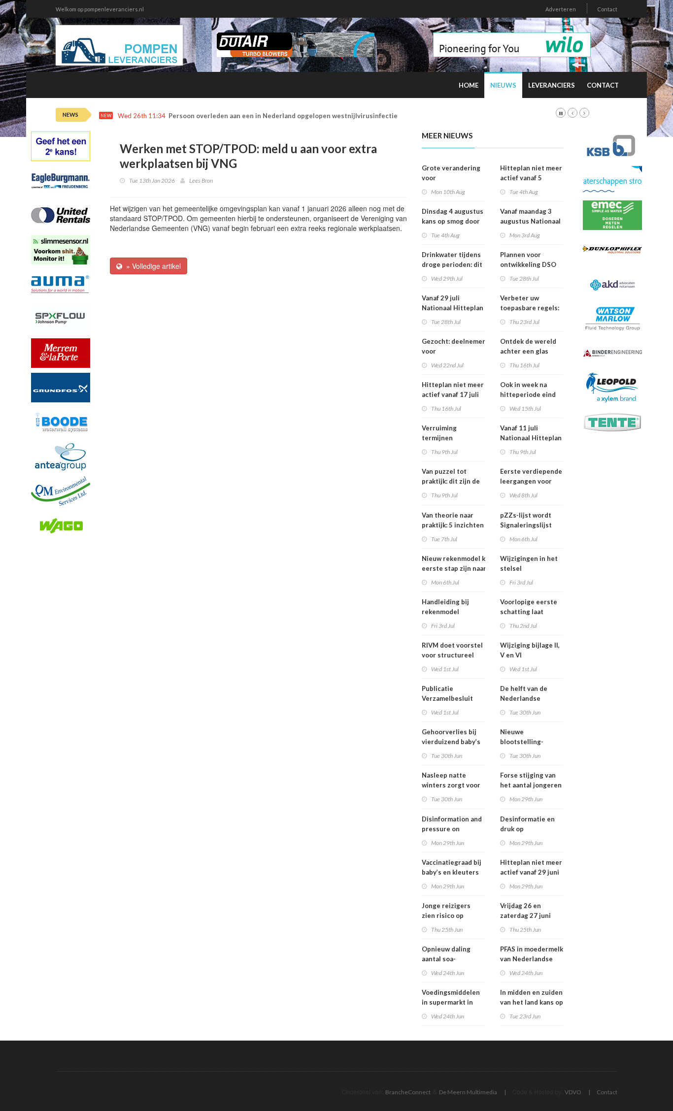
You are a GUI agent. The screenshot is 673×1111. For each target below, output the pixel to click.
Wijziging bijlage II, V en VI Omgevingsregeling (531, 655)
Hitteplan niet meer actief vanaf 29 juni (531, 867)
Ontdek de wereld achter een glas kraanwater (528, 351)
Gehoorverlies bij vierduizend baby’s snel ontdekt (451, 741)
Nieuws (503, 85)
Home (468, 85)
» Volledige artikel (151, 266)
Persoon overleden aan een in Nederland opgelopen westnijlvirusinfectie (283, 116)
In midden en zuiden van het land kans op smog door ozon (531, 1002)
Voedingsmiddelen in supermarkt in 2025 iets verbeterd (453, 1002)
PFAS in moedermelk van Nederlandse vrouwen (531, 959)
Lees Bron (201, 180)
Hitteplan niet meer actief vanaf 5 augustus (531, 178)
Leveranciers (551, 85)
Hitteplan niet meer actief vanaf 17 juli (453, 389)
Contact (607, 9)
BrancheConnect (408, 1092)
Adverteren (560, 9)
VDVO (573, 1092)
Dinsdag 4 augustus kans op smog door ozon (452, 221)
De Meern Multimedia (468, 1092)
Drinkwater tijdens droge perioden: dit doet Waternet (452, 264)
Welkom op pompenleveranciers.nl (100, 9)
